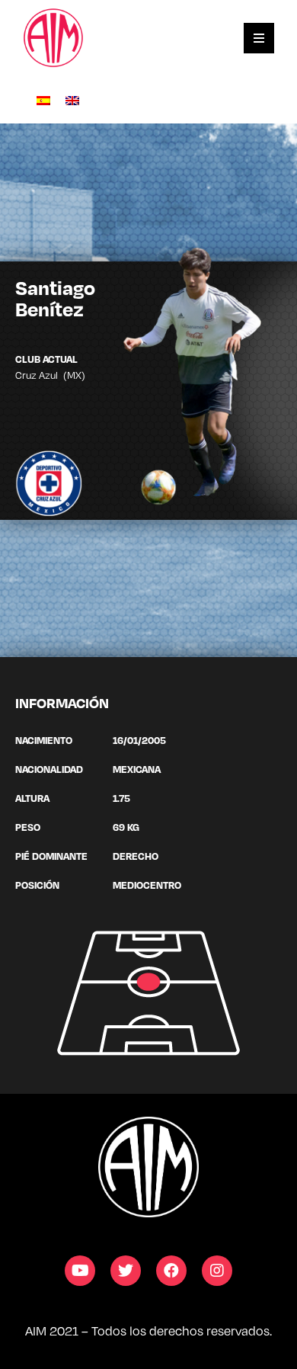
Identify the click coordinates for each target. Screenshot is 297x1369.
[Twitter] (125, 1270)
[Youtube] (80, 1270)
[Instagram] (217, 1270)
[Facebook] (171, 1270)
